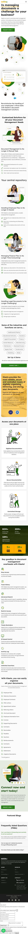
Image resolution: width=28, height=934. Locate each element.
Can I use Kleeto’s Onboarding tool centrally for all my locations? (13, 833)
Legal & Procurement (19, 874)
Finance (16, 872)
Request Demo (7, 30)
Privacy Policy (14, 896)
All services (3, 869)
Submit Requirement (6, 931)
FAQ (2, 872)
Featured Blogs (4, 874)
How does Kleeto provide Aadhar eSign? (12, 850)
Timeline (3, 880)
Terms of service (14, 898)
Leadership (3, 882)
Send (17, 933)
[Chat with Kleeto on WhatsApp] (3, 931)
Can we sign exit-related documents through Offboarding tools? (11, 844)
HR (15, 869)
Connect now (13, 365)
